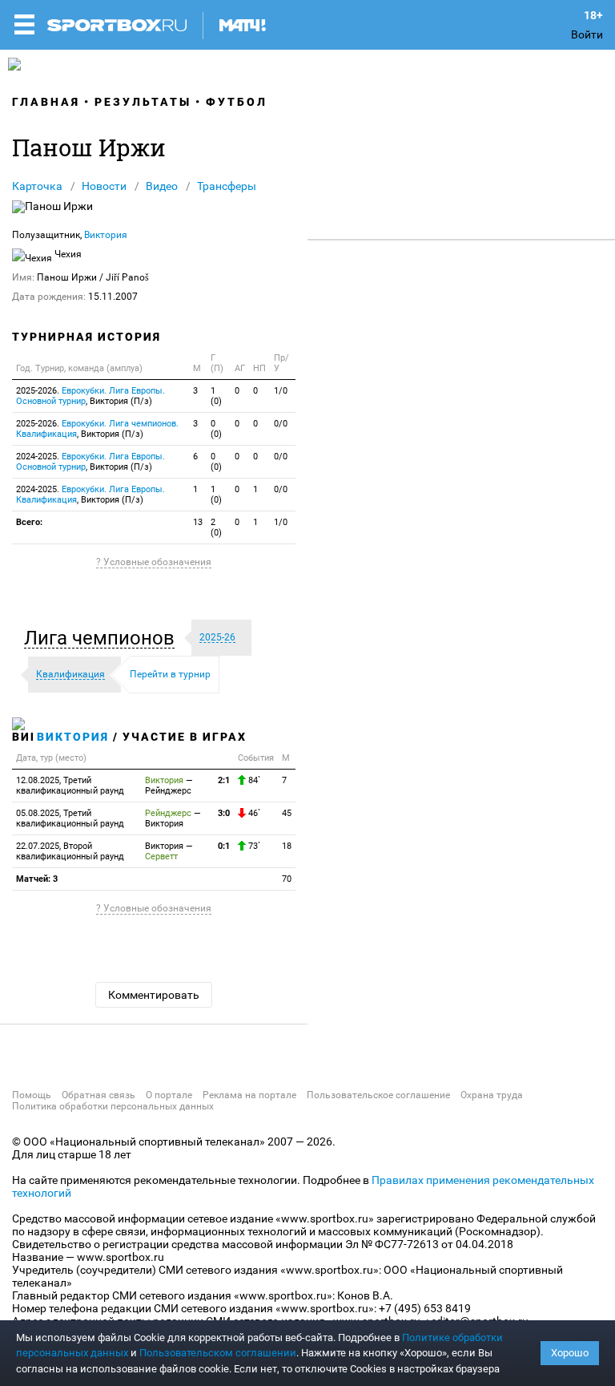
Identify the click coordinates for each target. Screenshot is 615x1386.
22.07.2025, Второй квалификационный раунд (70, 851)
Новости (104, 186)
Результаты (142, 101)
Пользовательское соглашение (378, 1095)
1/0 (280, 391)
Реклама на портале (249, 1095)
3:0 (224, 813)
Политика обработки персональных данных (113, 1106)
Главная (46, 101)
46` (253, 813)
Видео (162, 186)
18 (286, 846)
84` (253, 780)
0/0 (280, 423)
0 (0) (216, 428)
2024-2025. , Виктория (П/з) (90, 461)
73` (253, 846)
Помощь (31, 1095)
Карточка (37, 186)
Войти (587, 34)
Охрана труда (491, 1095)
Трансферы (226, 186)
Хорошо (570, 1353)
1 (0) (216, 396)
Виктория (105, 234)
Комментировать (153, 994)
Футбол (236, 101)
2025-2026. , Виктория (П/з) (90, 396)
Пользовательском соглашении (217, 1353)
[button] (103, 638)
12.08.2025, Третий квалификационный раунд (70, 785)
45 (286, 813)
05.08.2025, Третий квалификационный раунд (70, 818)
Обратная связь (98, 1095)
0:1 (224, 846)
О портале (169, 1095)
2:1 (224, 780)
